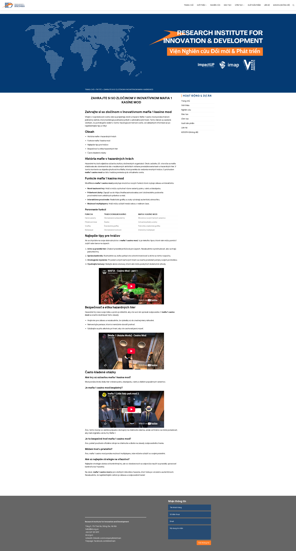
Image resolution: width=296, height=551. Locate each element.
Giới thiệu (201, 5)
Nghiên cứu (215, 5)
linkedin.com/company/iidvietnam (107, 538)
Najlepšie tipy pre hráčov (97, 145)
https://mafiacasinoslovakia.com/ (129, 192)
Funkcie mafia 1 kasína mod (98, 141)
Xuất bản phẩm (254, 5)
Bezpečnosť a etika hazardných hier (102, 149)
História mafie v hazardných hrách (101, 136)
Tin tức (99, 90)
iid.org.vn (89, 535)
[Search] (293, 5)
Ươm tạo (239, 5)
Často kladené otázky (96, 153)
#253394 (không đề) (281, 5)
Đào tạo (227, 5)
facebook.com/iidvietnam (104, 541)
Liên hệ (267, 5)
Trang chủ (189, 5)
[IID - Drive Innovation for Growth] (13, 5)
